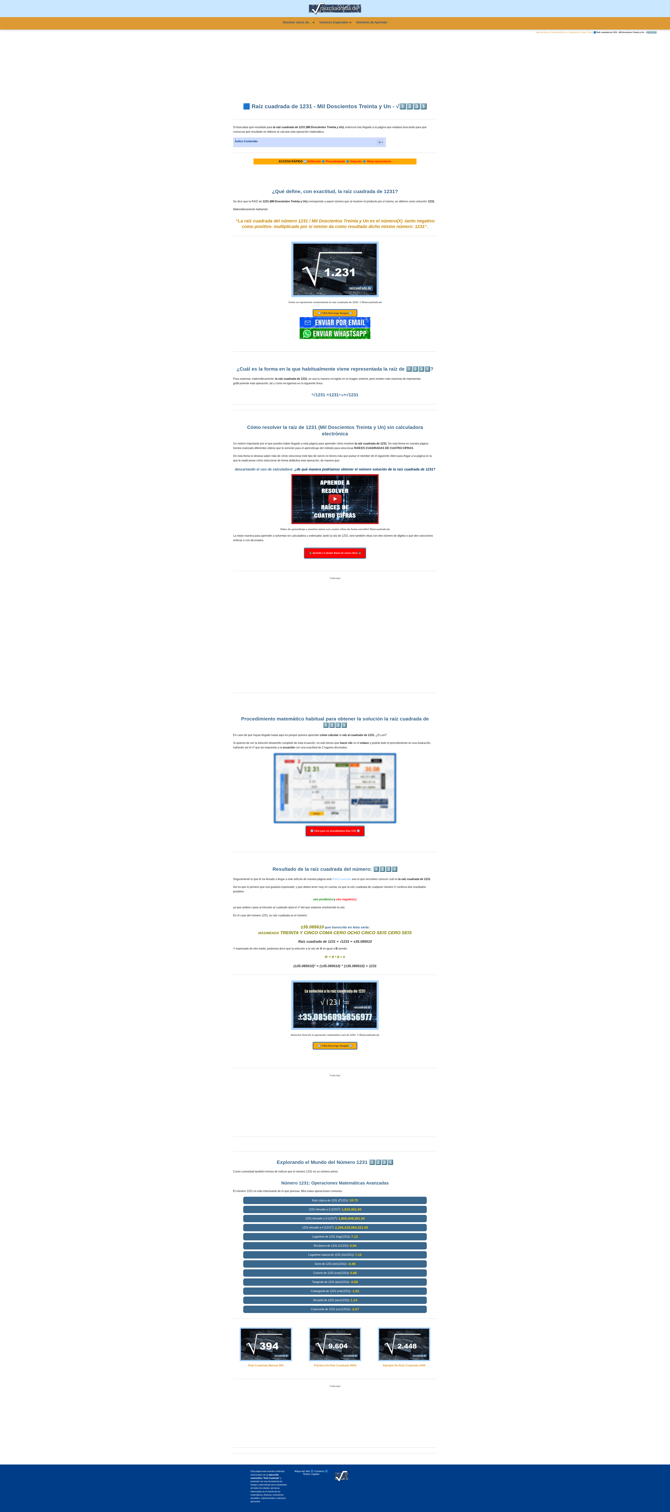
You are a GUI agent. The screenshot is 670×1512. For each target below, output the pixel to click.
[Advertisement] (335, 65)
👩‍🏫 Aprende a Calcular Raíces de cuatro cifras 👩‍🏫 (335, 553)
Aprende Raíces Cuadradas (548, 32)
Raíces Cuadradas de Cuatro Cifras (576, 32)
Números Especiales (333, 22)
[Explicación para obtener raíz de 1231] (335, 499)
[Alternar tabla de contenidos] (378, 142)
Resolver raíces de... (297, 22)
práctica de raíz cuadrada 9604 (335, 1365)
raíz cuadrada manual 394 (266, 1365)
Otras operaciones (379, 161)
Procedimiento (335, 161)
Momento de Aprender (371, 22)
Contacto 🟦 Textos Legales (315, 1472)
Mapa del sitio (302, 1471)
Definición (314, 161)
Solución (356, 161)
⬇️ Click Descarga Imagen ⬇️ (335, 313)
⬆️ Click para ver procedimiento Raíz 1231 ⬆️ (335, 831)
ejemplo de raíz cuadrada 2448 (404, 1365)
